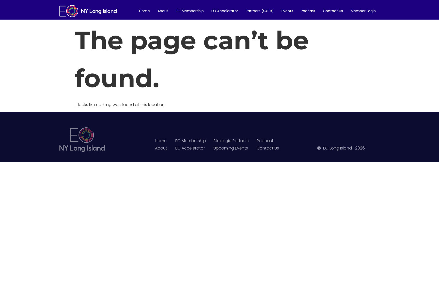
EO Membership (190, 10)
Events (287, 10)
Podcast (308, 10)
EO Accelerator (224, 10)
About (163, 10)
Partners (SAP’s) (260, 10)
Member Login (363, 10)
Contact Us (333, 10)
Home (144, 10)
